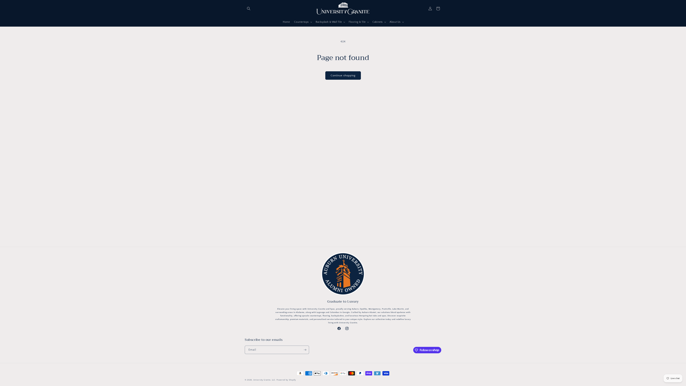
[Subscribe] (305, 350)
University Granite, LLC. (264, 380)
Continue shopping (343, 75)
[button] (249, 9)
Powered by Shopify (286, 380)
